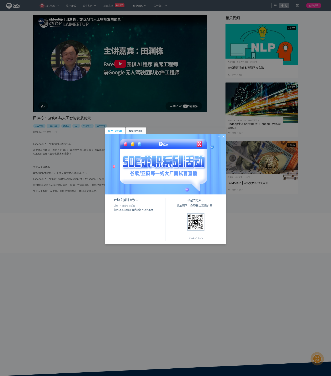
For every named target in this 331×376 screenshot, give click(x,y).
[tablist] (165, 130)
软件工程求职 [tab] (115, 130)
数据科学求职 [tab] (136, 130)
